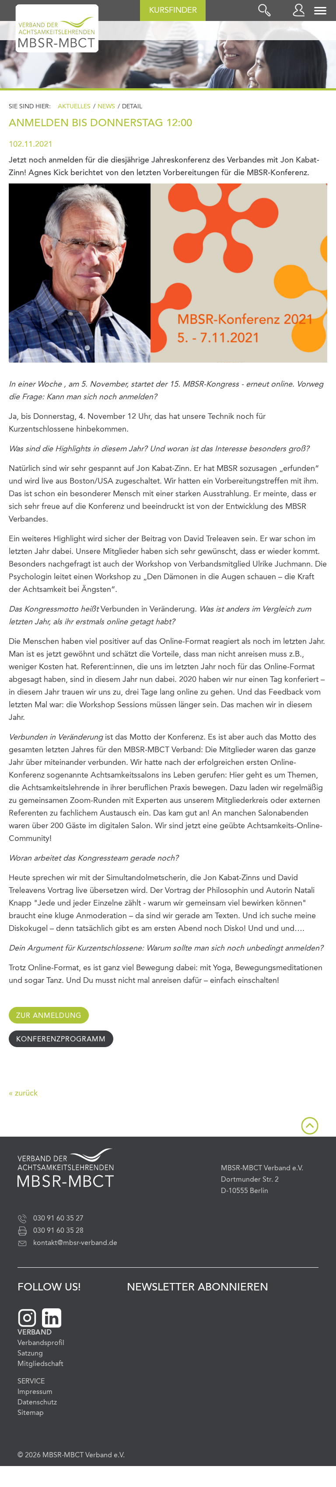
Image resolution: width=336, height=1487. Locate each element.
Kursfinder (173, 10)
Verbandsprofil (41, 1343)
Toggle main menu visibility (321, 10)
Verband (35, 1332)
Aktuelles (74, 107)
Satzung (30, 1353)
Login (301, 10)
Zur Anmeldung (48, 1016)
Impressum (35, 1392)
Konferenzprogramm (61, 1039)
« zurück (23, 1093)
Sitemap (31, 1413)
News (106, 107)
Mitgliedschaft (40, 1364)
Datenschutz (37, 1402)
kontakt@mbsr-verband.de (75, 1243)
